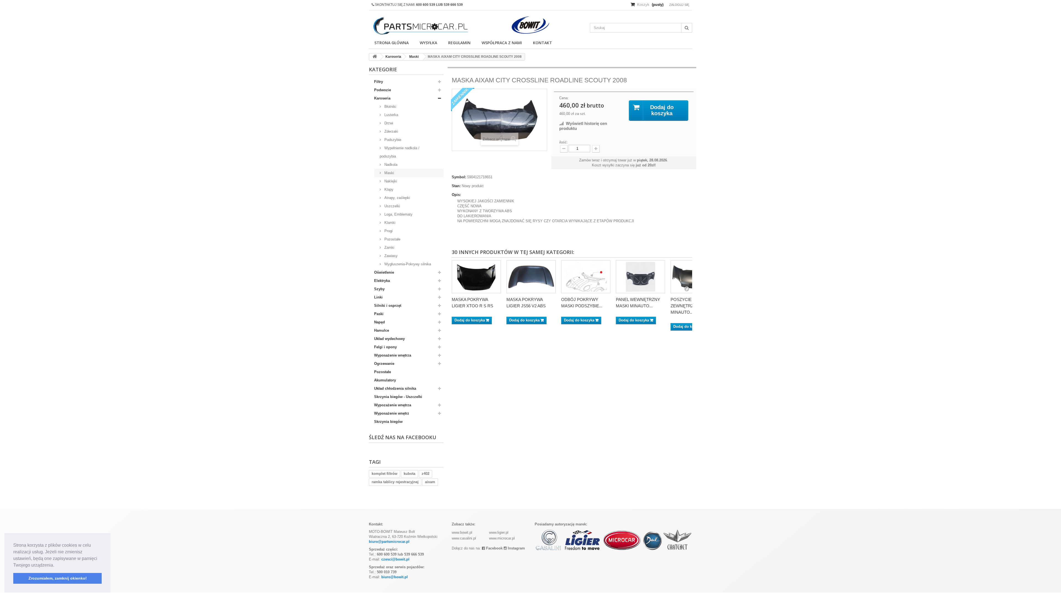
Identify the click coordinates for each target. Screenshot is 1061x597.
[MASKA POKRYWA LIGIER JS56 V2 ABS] (531, 276)
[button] (56, 565)
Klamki (389, 223)
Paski (379, 314)
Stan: (456, 186)
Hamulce (381, 330)
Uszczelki (391, 206)
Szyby (379, 289)
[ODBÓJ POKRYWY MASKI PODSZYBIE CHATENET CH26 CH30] (585, 276)
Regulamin (459, 42)
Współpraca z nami (502, 42)
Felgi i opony (385, 347)
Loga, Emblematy (398, 214)
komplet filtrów (384, 474)
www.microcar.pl (502, 538)
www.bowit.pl (462, 532)
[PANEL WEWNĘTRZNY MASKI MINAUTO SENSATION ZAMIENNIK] (640, 276)
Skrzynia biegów (388, 422)
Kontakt (542, 42)
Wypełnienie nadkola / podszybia (399, 152)
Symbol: (459, 177)
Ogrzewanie (384, 364)
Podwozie (382, 90)
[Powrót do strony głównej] (374, 56)
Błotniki (389, 106)
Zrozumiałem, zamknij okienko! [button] (57, 578)
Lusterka (390, 115)
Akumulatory (385, 380)
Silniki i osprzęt (387, 305)
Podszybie (392, 140)
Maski (388, 173)
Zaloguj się (679, 4)
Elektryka (382, 281)
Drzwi (388, 123)
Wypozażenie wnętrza (392, 405)
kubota (409, 474)
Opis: (456, 195)
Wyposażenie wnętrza (392, 355)
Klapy (388, 189)
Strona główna (391, 42)
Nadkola (390, 165)
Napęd (379, 322)
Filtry (378, 82)
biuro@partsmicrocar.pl (389, 542)
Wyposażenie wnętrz (391, 413)
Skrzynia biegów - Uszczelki (398, 397)
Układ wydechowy (389, 339)
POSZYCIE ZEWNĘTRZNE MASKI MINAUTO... (692, 306)
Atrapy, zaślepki (396, 198)
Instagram (516, 548)
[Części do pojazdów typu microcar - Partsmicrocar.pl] (420, 26)
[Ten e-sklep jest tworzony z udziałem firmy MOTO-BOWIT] (530, 25)
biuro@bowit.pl (394, 577)
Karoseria (382, 98)
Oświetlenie (384, 272)
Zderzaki (390, 131)
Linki (378, 297)
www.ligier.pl (498, 532)
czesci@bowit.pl (395, 559)
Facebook (494, 548)
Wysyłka (428, 42)
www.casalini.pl (464, 538)
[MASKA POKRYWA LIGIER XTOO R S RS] (476, 276)
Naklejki (390, 181)
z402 (425, 474)
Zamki (388, 247)
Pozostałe (391, 239)
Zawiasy (390, 256)
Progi (388, 231)
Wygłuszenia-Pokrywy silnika (407, 264)
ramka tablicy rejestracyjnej (395, 482)
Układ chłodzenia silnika (395, 388)
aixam (430, 482)
